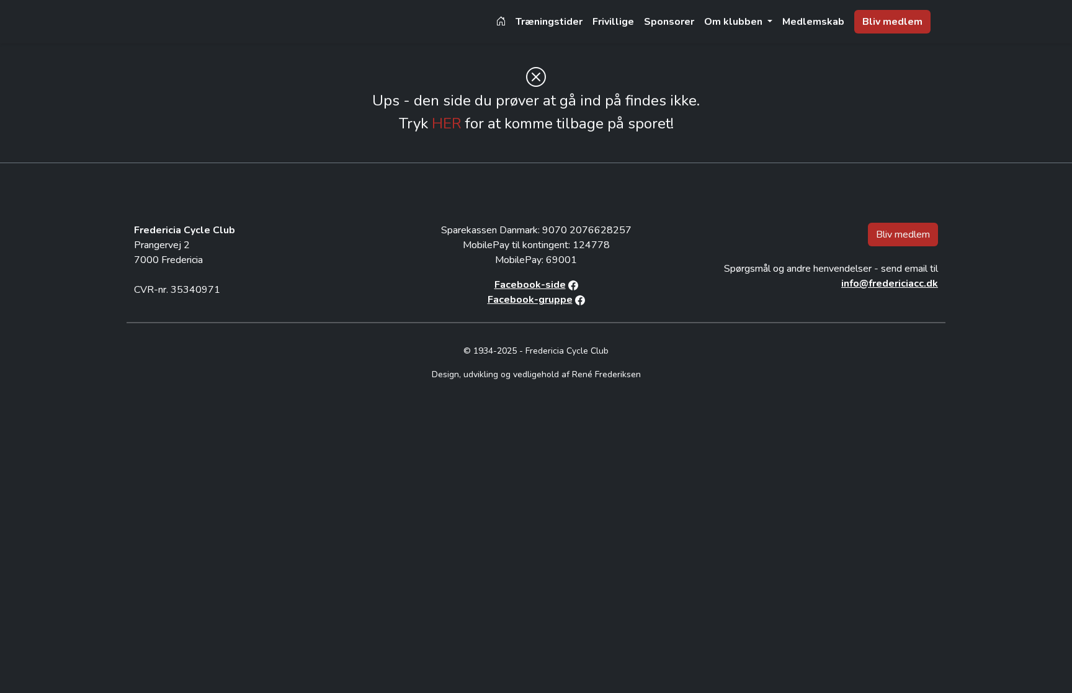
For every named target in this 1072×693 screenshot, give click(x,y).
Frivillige (613, 22)
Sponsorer (669, 22)
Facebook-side (530, 285)
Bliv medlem (892, 22)
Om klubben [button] (734, 22)
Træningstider (549, 22)
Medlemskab (813, 22)
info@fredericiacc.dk (889, 283)
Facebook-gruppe (530, 299)
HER (447, 123)
